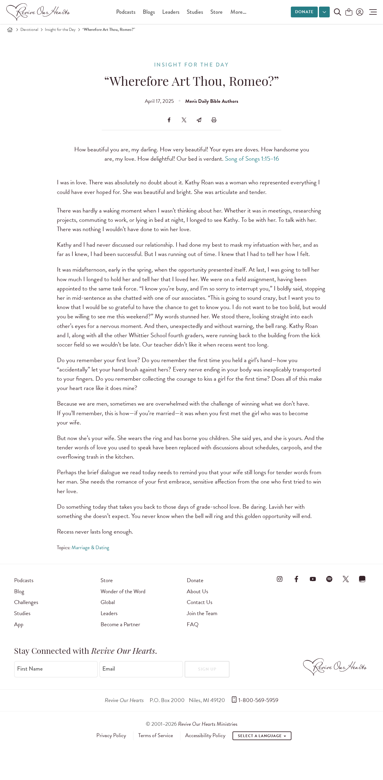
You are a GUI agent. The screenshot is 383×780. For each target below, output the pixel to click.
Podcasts (126, 12)
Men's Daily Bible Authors (211, 101)
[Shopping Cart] (348, 12)
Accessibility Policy (205, 735)
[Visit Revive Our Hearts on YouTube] (312, 579)
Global (108, 602)
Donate (304, 12)
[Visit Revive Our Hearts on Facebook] (296, 579)
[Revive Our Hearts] (39, 12)
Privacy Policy (111, 735)
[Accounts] (359, 12)
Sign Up (207, 669)
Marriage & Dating (90, 547)
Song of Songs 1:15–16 (252, 158)
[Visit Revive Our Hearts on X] (345, 579)
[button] (371, 12)
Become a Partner (120, 624)
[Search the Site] (337, 12)
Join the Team (202, 613)
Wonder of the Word (123, 591)
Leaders (171, 12)
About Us (197, 591)
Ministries (207, 724)
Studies (195, 12)
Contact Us (199, 602)
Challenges (26, 602)
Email (108, 669)
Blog (19, 591)
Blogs (149, 12)
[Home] (10, 29)
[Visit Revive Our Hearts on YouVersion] (362, 579)
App (18, 624)
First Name (30, 669)
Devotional (29, 29)
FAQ (193, 624)
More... (238, 12)
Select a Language (260, 736)
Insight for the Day (60, 29)
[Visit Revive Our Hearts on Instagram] (279, 579)
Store (216, 12)
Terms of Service (155, 735)
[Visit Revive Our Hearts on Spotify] (329, 579)
